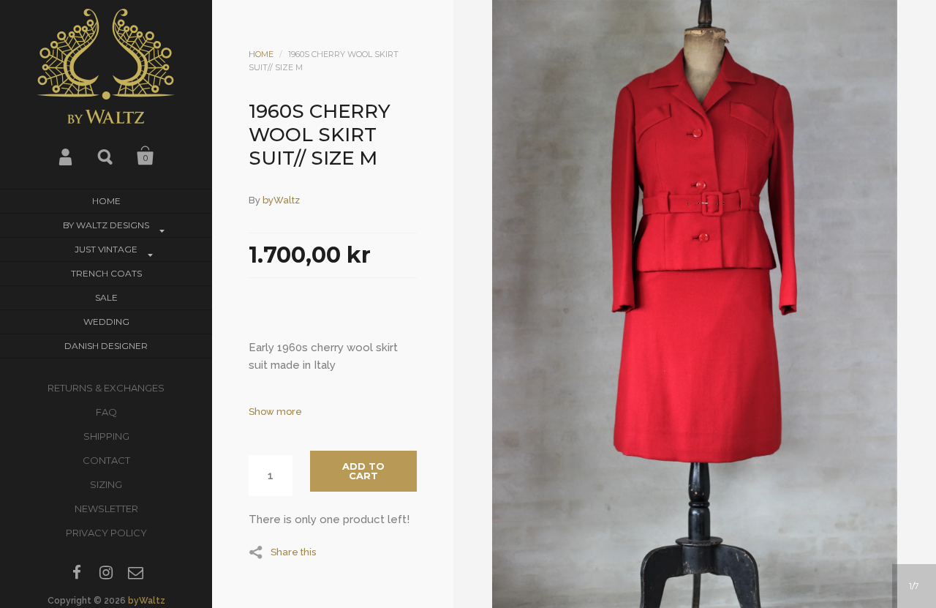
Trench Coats (106, 273)
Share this (293, 552)
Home (106, 200)
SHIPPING (106, 436)
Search (106, 156)
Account (66, 156)
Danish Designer (106, 345)
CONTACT (106, 460)
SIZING (106, 484)
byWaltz (146, 601)
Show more (275, 411)
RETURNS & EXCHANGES (106, 388)
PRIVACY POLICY (106, 532)
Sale (106, 297)
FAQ (106, 412)
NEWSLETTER (106, 508)
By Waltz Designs (106, 224)
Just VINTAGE (106, 249)
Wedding (106, 321)
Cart (145, 156)
